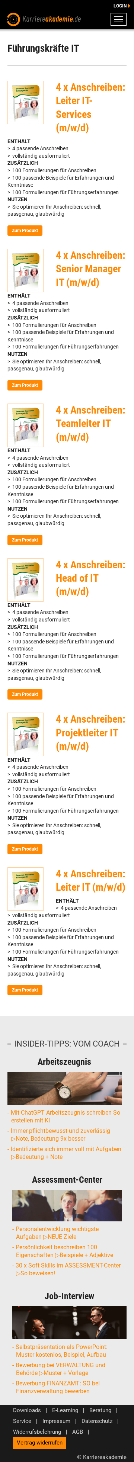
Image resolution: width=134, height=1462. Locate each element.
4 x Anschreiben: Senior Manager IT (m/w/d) (90, 269)
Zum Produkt (25, 230)
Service (22, 1421)
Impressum (56, 1421)
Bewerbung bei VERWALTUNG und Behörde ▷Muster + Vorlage (60, 1369)
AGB (77, 1432)
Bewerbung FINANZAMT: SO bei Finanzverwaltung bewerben (58, 1387)
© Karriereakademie (102, 1457)
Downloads (27, 1410)
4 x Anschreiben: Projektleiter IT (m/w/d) (90, 732)
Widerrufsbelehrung (37, 1432)
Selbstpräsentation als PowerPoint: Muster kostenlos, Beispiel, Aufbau (62, 1350)
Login (120, 6)
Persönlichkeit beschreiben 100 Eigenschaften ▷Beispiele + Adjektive (64, 1251)
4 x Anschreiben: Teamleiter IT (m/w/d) (90, 423)
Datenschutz (97, 1421)
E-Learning (65, 1410)
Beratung (100, 1410)
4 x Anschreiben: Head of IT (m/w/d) (90, 578)
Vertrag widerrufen (40, 1442)
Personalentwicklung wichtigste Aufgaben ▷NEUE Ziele (57, 1232)
